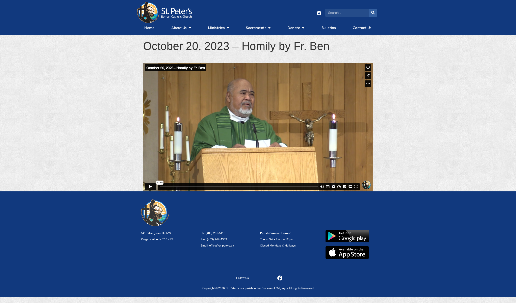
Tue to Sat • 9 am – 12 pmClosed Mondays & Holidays (278, 239)
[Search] (373, 13)
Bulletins (328, 27)
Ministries (216, 27)
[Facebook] (319, 13)
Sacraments (256, 27)
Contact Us (362, 27)
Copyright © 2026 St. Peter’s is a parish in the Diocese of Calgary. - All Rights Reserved (258, 288)
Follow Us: (243, 277)
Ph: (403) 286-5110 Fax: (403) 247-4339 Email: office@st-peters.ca (217, 239)
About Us (179, 27)
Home (149, 27)
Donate (293, 27)
